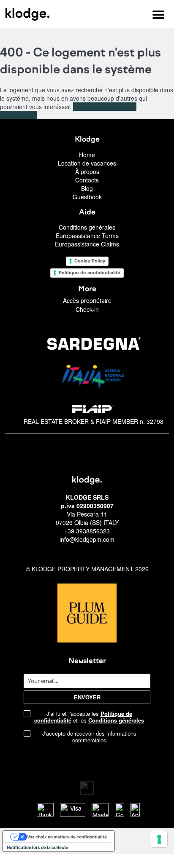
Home (87, 154)
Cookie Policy (89, 261)
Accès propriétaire (87, 300)
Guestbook (87, 197)
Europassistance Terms (87, 235)
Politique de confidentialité (89, 273)
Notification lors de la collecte (37, 847)
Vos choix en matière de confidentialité (67, 836)
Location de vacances (87, 163)
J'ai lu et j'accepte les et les (89, 717)
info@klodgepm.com (87, 539)
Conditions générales (87, 227)
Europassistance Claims (87, 244)
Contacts (87, 180)
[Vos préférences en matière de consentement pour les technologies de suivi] (159, 839)
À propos (87, 171)
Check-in (87, 309)
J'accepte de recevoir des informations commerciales (89, 737)
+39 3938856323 (87, 531)
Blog (87, 188)
